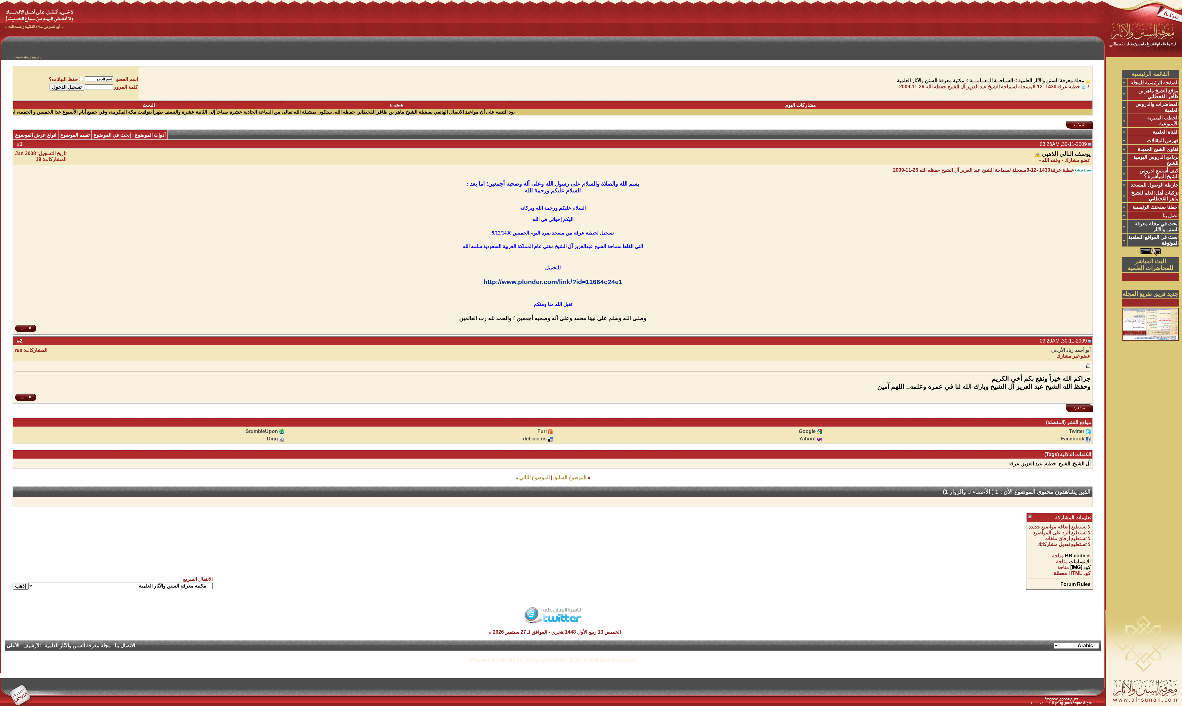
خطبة (1050, 463)
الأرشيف (32, 645)
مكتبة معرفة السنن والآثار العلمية (930, 80)
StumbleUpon (262, 431)
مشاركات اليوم (800, 105)
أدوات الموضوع (150, 135)
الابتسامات (1080, 561)
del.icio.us (535, 438)
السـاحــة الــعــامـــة (991, 80)
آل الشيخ (1082, 463)
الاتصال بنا (125, 645)
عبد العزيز (1032, 463)
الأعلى (13, 645)
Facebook (1072, 438)
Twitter (1076, 431)
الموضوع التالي (534, 477)
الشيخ (1064, 463)
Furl (542, 431)
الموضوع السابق (569, 477)
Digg (272, 438)
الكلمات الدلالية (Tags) (1067, 454)
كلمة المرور (126, 87)
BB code (1075, 555)
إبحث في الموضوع (112, 135)
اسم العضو (127, 79)
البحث (149, 105)
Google (807, 431)
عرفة (1013, 463)
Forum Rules (1075, 584)
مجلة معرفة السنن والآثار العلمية (1051, 80)
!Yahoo (807, 438)
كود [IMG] (1080, 567)
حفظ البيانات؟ (63, 79)
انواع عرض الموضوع (35, 135)
